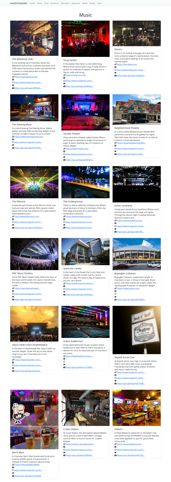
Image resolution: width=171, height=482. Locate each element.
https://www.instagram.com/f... (28, 222)
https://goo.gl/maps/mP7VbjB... (131, 383)
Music (39, 3)
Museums (76, 3)
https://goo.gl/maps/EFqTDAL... (28, 148)
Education (65, 3)
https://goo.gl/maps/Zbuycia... (28, 371)
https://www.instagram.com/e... (28, 142)
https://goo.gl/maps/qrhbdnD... (80, 294)
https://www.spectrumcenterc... (80, 283)
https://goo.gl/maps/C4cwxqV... (28, 299)
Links (99, 3)
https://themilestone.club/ (26, 77)
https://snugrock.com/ (76, 75)
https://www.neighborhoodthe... (131, 143)
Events (92, 3)
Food (46, 3)
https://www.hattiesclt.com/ (129, 444)
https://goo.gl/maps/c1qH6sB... (28, 476)
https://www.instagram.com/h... (131, 449)
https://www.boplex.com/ (128, 288)
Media (85, 3)
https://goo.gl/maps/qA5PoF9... (79, 160)
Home (32, 3)
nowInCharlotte (18, 3)
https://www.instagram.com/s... (79, 80)
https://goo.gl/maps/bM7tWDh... (131, 299)
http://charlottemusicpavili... (27, 288)
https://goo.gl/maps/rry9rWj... (130, 154)
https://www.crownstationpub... (80, 444)
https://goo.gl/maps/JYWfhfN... (79, 455)
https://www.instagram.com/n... (131, 148)
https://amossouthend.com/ (129, 220)
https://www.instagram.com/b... (28, 470)
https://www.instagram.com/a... (130, 226)
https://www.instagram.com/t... (28, 82)
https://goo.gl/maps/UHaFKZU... (131, 75)
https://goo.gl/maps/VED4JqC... (28, 88)
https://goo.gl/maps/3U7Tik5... (79, 227)
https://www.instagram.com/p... (131, 70)
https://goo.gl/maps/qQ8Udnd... (29, 227)
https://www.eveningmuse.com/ (29, 136)
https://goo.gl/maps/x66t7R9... (130, 231)
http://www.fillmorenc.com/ (27, 216)
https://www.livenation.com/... (28, 359)
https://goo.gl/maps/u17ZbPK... (79, 367)
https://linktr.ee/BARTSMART (27, 464)
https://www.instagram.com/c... (28, 365)
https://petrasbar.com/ (127, 64)
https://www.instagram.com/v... (79, 154)
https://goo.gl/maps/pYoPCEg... (131, 455)
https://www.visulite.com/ (77, 148)
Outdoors (54, 3)
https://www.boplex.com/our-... (80, 356)
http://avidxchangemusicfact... (79, 216)
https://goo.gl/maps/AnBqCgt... (79, 86)
